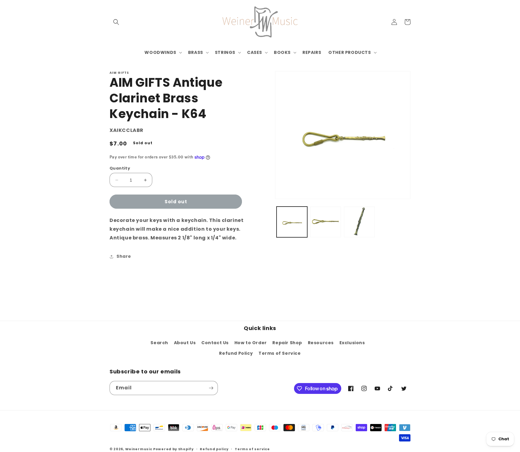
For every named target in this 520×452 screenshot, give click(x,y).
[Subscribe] (211, 388)
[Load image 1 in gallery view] (292, 222)
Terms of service (252, 449)
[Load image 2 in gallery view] (325, 222)
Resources (321, 343)
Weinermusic (138, 449)
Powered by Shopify (173, 449)
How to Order (250, 343)
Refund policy (214, 449)
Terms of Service (279, 353)
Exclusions (352, 343)
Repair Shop (287, 343)
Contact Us (215, 343)
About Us (185, 343)
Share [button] (123, 256)
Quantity (120, 168)
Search (159, 343)
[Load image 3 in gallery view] (359, 222)
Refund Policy (236, 353)
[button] (116, 22)
